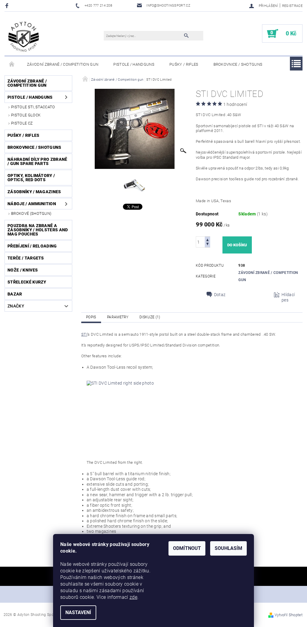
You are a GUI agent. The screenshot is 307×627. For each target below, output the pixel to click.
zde (133, 597)
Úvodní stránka (11, 64)
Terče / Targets (25, 258)
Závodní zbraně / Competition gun (62, 64)
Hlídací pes (288, 297)
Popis (91, 317)
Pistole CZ (22, 123)
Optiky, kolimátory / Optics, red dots (31, 177)
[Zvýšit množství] (207, 239)
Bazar (14, 294)
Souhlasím (228, 548)
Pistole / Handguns (133, 64)
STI (84, 334)
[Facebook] (7, 5)
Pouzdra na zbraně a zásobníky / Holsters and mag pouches (37, 229)
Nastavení (78, 612)
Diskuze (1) (149, 317)
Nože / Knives (22, 270)
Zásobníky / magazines (34, 191)
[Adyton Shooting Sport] (23, 36)
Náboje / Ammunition (31, 203)
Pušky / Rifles (183, 64)
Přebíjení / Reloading (32, 246)
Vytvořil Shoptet (289, 615)
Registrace (292, 6)
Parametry (118, 317)
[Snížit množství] (207, 245)
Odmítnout (187, 548)
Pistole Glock (25, 115)
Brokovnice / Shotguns (238, 64)
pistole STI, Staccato (33, 107)
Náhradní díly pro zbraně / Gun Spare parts (37, 161)
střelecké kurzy (26, 282)
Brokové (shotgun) (31, 213)
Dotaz (220, 294)
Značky (15, 306)
